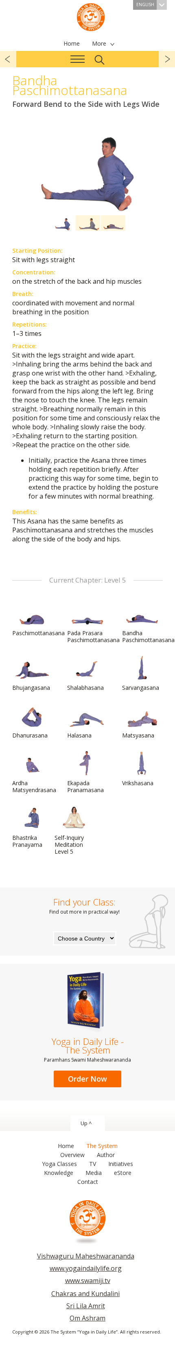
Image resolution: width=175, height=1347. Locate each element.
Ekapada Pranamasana (85, 786)
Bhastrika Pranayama (27, 841)
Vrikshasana (137, 783)
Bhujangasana (31, 687)
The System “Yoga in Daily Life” (91, 16)
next (167, 59)
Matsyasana (138, 735)
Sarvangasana (140, 687)
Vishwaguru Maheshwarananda (85, 1256)
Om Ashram (87, 1318)
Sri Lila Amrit (85, 1305)
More (99, 43)
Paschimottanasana (38, 633)
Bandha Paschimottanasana (148, 636)
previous (8, 59)
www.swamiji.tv (87, 1280)
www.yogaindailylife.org (86, 1268)
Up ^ (86, 1123)
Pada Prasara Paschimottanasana (93, 636)
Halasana (79, 735)
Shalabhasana (85, 687)
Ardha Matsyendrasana (34, 786)
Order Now (87, 1079)
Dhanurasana (30, 735)
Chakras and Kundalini (85, 1293)
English (145, 4)
